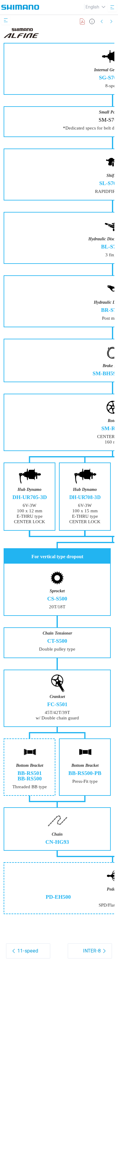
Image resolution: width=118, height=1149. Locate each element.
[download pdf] (82, 21)
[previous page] (101, 21)
